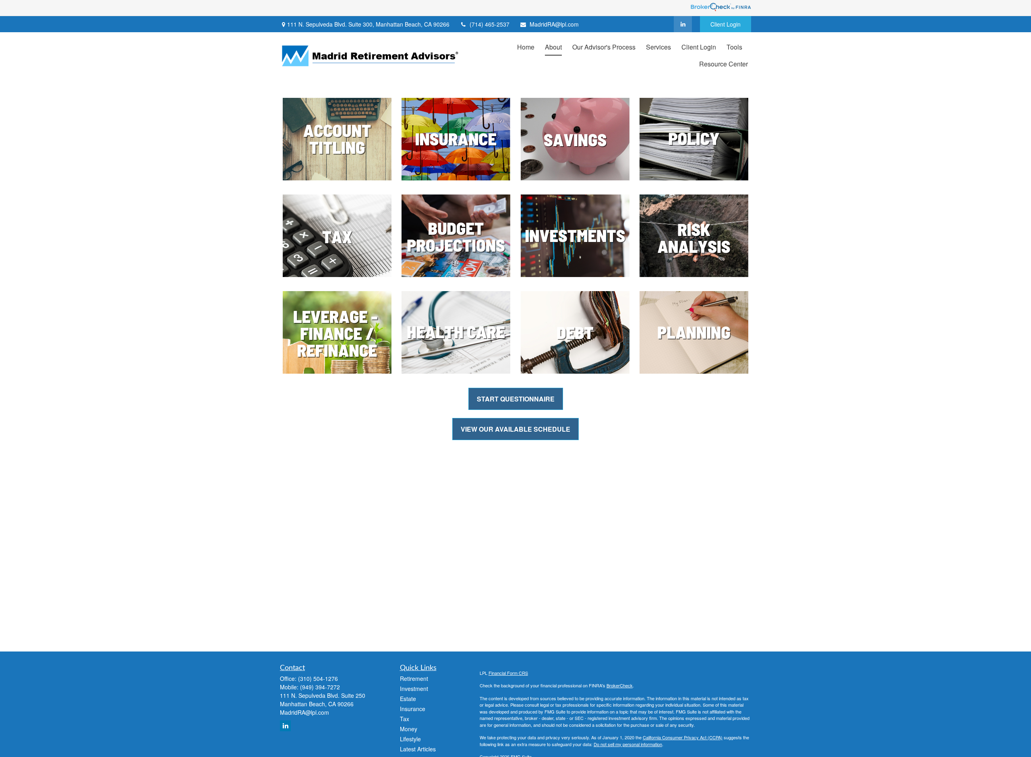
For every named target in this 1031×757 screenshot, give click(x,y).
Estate (408, 699)
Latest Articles (418, 749)
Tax (404, 719)
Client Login (725, 24)
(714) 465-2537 (489, 24)
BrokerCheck (620, 685)
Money (408, 729)
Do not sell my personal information (628, 744)
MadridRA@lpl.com (554, 24)
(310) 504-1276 (318, 678)
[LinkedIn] (683, 24)
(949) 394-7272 (320, 687)
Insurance (412, 709)
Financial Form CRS (508, 673)
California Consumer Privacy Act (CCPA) (683, 737)
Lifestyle (410, 739)
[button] (526, 46)
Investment (414, 689)
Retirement (414, 678)
